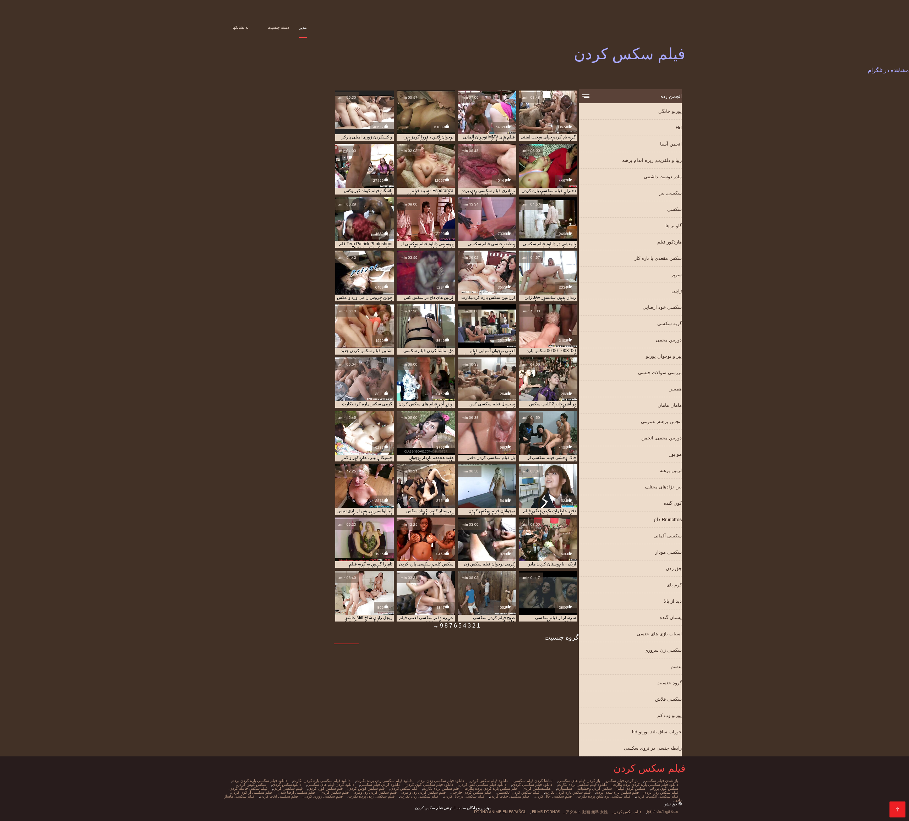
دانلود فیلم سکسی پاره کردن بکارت (321, 780)
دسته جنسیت (278, 27)
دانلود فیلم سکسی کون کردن (429, 784)
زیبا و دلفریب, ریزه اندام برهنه (652, 160)
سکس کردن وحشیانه (595, 788)
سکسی (674, 209)
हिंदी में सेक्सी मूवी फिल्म (662, 812)
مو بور (675, 454)
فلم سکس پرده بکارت (441, 788)
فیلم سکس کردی (335, 792)
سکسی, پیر (670, 193)
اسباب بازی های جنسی (659, 633)
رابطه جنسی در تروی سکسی (653, 748)
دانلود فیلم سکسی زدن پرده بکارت (384, 780)
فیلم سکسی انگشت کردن (657, 796)
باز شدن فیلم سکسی (661, 780)
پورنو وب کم (669, 715)
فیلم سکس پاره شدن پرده (617, 792)
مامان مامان (670, 405)
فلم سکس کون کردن (325, 788)
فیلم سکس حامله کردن (248, 788)
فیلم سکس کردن (627, 812)
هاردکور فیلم (669, 242)
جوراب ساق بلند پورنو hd (657, 731)
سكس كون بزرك (664, 788)
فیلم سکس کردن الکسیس (518, 792)
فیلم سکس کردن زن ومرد (375, 792)
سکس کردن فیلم (631, 788)
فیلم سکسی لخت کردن (279, 796)
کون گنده (673, 503)
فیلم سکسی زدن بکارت (419, 796)
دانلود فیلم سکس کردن (489, 780)
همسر (676, 389)
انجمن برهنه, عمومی (661, 421)
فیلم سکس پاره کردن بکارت (567, 792)
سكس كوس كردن (251, 784)
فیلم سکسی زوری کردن (323, 796)
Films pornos (546, 812)
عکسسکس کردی (537, 788)
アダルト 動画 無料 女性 (587, 812)
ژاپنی (676, 291)
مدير (303, 27)
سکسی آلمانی (667, 535)
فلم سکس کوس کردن (366, 788)
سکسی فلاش (668, 699)
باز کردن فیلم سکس (622, 780)
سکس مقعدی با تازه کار (658, 258)
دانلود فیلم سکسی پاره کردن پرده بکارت (645, 784)
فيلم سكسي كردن (288, 788)
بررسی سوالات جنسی (660, 372)
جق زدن (674, 568)
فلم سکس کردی (403, 788)
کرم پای (674, 584)
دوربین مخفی (669, 340)
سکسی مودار (668, 552)
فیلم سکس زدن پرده (661, 792)
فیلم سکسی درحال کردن (464, 796)
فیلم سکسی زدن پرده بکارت (371, 796)
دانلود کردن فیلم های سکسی (330, 784)
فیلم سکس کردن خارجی (471, 792)
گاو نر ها (673, 225)
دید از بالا (673, 601)
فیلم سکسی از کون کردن (251, 792)
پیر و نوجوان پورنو (664, 356)
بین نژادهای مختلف (663, 486)
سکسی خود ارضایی (662, 307)
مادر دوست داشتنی (663, 176)
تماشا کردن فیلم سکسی (533, 780)
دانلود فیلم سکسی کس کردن (482, 784)
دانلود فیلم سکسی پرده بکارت (582, 784)
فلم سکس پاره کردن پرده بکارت (490, 788)
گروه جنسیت (669, 682)
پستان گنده (671, 617)
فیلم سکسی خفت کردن (509, 796)
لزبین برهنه (671, 470)
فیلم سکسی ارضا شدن (296, 792)
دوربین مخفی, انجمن (661, 437)
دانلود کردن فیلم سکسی (380, 784)
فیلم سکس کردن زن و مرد (424, 792)
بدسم (676, 666)
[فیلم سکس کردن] (897, 809)
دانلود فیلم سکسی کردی (532, 784)
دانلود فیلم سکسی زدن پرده (441, 780)
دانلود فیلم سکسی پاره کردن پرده (259, 780)
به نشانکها (241, 27)
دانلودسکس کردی (286, 784)
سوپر (676, 274)
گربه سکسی (669, 323)
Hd (679, 127)
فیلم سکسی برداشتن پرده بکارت (603, 796)
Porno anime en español (500, 812)
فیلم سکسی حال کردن (553, 796)
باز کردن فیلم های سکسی (579, 780)
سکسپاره (564, 788)
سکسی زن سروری (663, 650)
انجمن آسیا (671, 144)
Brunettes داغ (668, 519)
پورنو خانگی (670, 111)
